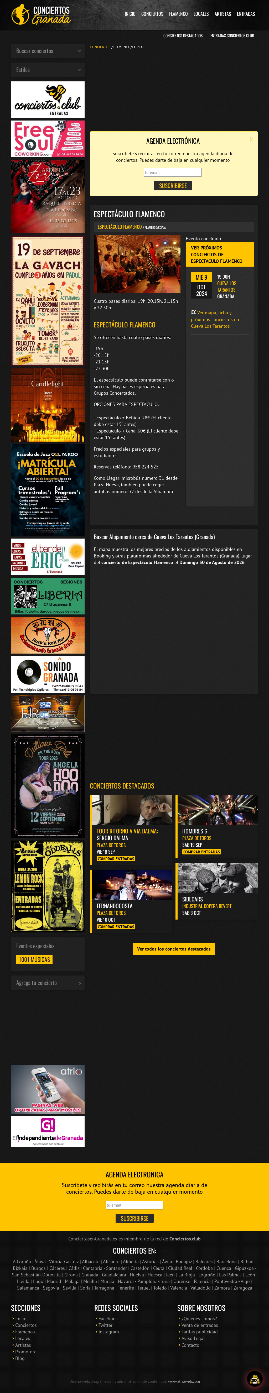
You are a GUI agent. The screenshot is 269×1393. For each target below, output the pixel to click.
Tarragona (104, 1288)
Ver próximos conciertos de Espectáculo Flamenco (216, 254)
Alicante (111, 1262)
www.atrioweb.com (184, 1381)
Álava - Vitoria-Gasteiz (56, 1262)
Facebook (108, 1319)
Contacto (190, 1345)
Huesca (155, 1275)
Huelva (137, 1275)
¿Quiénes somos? (199, 1319)
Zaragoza (243, 1288)
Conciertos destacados (122, 785)
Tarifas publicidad (200, 1332)
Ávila (167, 1262)
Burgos (38, 1268)
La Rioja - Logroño (196, 1275)
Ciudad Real (180, 1268)
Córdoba (204, 1268)
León (250, 1275)
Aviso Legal (193, 1338)
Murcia (107, 1281)
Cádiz (74, 1268)
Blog (20, 1358)
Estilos (23, 69)
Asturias (150, 1262)
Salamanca (28, 1288)
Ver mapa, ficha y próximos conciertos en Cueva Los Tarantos (215, 319)
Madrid (54, 1281)
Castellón (140, 1268)
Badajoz (184, 1262)
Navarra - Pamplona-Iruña (144, 1281)
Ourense (181, 1281)
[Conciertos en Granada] (41, 14)
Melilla (90, 1281)
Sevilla (69, 1288)
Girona (71, 1275)
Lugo (38, 1281)
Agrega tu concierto (36, 982)
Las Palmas (230, 1275)
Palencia (202, 1281)
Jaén (170, 1275)
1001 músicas (34, 959)
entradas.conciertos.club (232, 35)
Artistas (223, 13)
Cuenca (223, 1268)
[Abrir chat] (255, 1379)
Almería (131, 1262)
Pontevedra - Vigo (232, 1281)
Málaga (72, 1281)
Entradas (246, 13)
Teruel (143, 1288)
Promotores (27, 1352)
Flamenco (178, 13)
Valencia (178, 1288)
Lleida (23, 1281)
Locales (201, 13)
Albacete (91, 1262)
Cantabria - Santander (105, 1268)
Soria (85, 1288)
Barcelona (226, 1262)
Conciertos (152, 13)
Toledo (160, 1288)
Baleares (204, 1262)
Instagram (109, 1332)
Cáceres (57, 1268)
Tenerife (126, 1288)
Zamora (222, 1288)
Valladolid (200, 1288)
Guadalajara (114, 1275)
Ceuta (158, 1268)
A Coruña (22, 1262)
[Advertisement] (174, 90)
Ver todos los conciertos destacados (174, 949)
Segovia (51, 1288)
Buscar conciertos (34, 50)
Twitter (105, 1325)
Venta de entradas (200, 1325)
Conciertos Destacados (183, 35)
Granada (89, 1275)
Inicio (130, 13)
